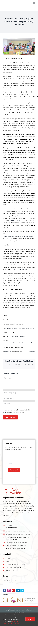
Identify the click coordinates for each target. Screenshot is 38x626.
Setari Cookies (17, 623)
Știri (25, 351)
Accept (30, 619)
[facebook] (4, 590)
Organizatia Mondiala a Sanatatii (16, 564)
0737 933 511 (12, 545)
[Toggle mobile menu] (34, 3)
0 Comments (31, 351)
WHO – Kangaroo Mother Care (15, 567)
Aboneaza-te (14, 470)
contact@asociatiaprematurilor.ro (16, 542)
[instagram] (9, 590)
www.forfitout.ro (16, 220)
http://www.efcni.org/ (19, 269)
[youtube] (13, 590)
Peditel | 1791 (10, 570)
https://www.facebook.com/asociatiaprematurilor (18, 343)
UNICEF (8, 561)
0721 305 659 (22, 545)
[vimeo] (22, 590)
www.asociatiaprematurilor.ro (17, 336)
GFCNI (8, 558)
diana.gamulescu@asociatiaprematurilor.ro (20, 328)
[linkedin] (18, 590)
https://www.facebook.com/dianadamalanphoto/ (18, 236)
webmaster (7, 351)
